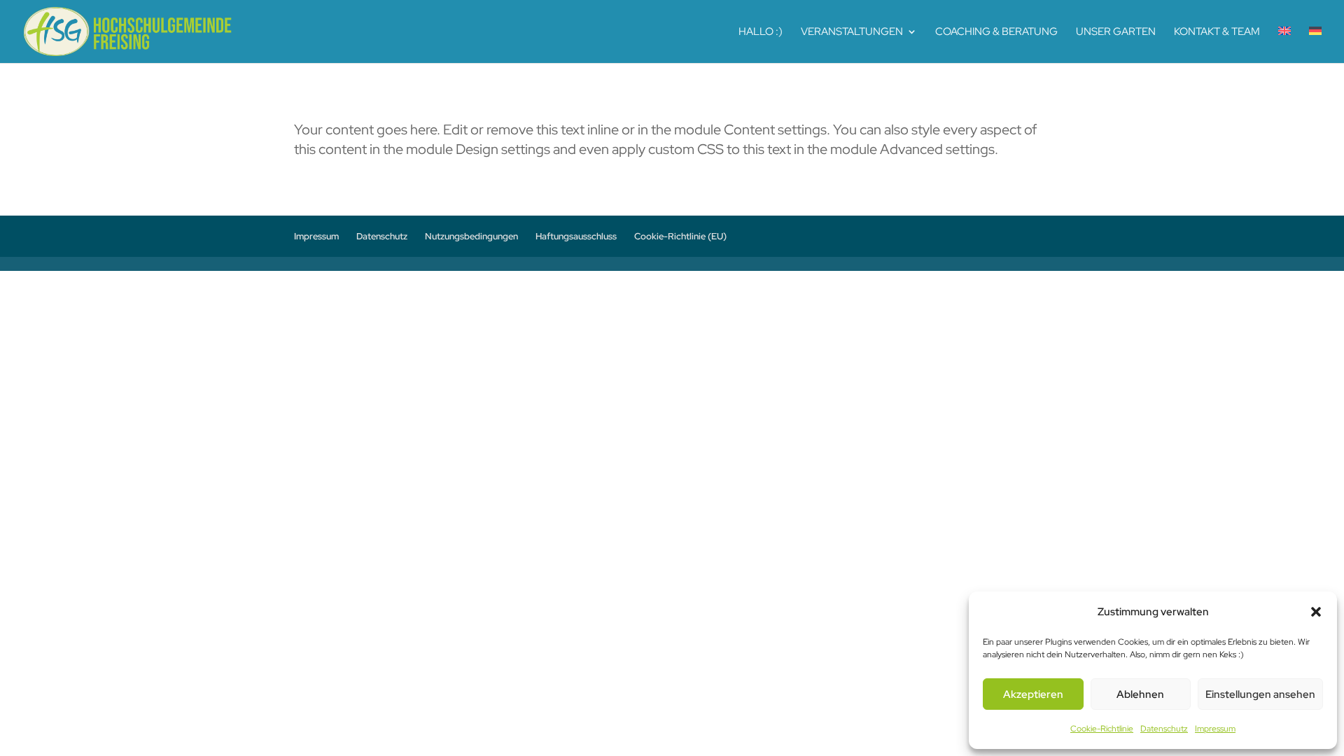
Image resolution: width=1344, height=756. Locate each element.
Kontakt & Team (1217, 32)
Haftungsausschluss (576, 236)
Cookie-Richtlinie (1101, 728)
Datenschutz (1164, 728)
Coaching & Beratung (996, 32)
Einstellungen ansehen (1260, 694)
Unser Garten (1116, 32)
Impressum (1215, 728)
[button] (1316, 612)
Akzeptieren (1033, 694)
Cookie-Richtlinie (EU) (680, 236)
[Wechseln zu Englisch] (1284, 45)
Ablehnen (1140, 694)
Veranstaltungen (852, 32)
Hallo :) (760, 32)
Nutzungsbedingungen (471, 236)
